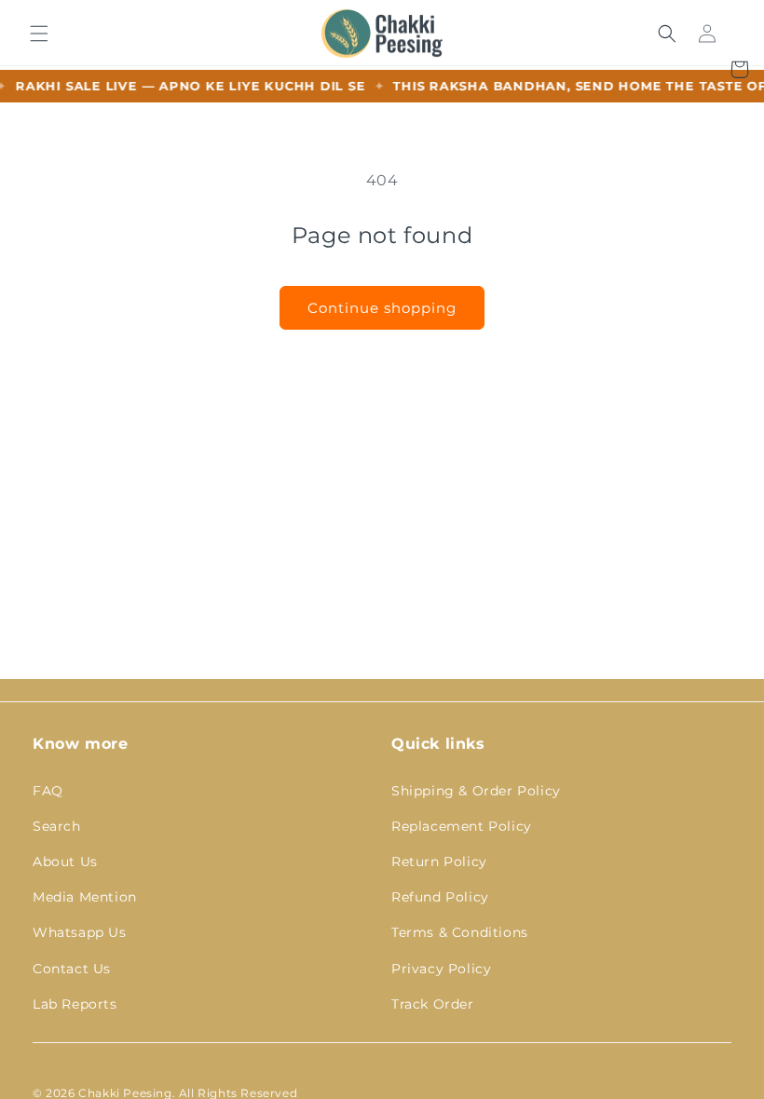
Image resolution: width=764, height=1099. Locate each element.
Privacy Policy (441, 968)
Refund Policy (440, 897)
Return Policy (439, 861)
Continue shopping (382, 308)
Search (57, 826)
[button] (39, 33)
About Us (65, 861)
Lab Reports (75, 1004)
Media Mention (85, 897)
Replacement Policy (461, 826)
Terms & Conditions (459, 932)
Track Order (432, 1004)
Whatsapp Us (80, 932)
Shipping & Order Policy (476, 790)
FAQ (48, 790)
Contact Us (72, 968)
